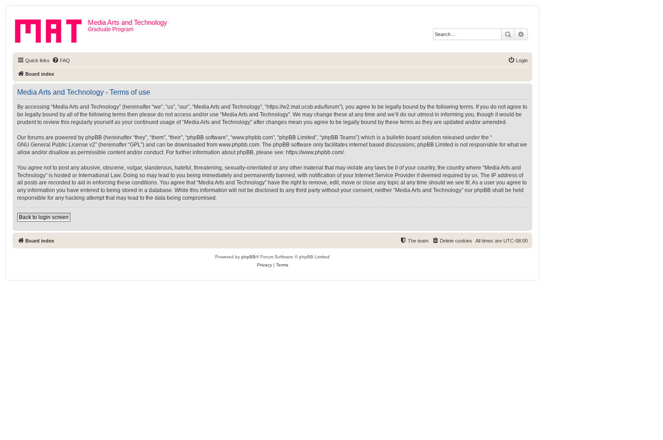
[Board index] (51, 29)
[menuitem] (61, 60)
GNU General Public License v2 (56, 145)
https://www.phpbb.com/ (315, 152)
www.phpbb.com (239, 145)
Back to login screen (44, 217)
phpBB (248, 256)
